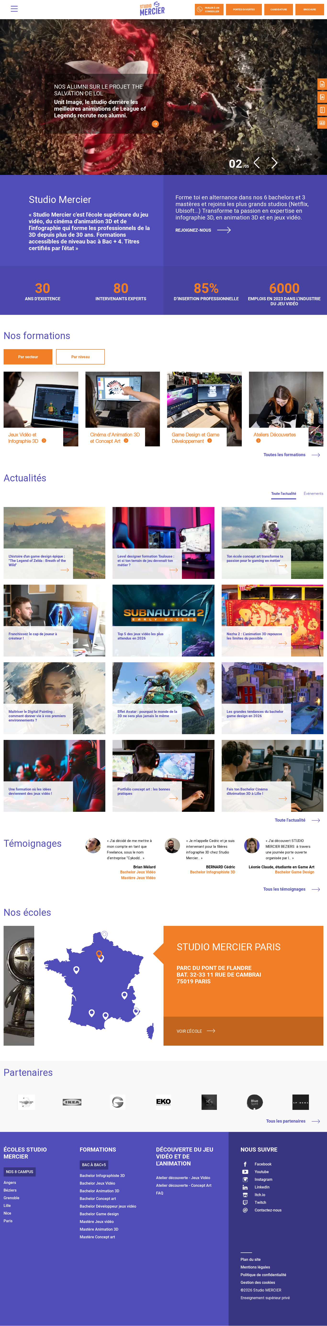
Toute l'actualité (290, 820)
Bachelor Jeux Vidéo (138, 872)
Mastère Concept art (97, 1237)
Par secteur (28, 357)
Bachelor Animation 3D (99, 1191)
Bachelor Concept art (98, 1198)
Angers (10, 1182)
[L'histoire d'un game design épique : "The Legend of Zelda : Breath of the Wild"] (39, 570)
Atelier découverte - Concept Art (183, 1185)
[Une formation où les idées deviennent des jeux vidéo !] (39, 799)
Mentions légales (255, 1267)
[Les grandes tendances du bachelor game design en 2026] (257, 721)
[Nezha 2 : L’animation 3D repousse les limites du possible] (257, 643)
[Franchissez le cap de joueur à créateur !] (39, 643)
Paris (8, 1221)
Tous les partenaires (286, 1121)
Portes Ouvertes (244, 9)
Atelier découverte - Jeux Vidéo (183, 1178)
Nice (7, 1213)
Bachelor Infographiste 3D (212, 872)
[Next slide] (271, 167)
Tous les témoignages (284, 889)
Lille (7, 1205)
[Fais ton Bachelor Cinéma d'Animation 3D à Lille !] (257, 799)
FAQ (159, 1193)
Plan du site (251, 1259)
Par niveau (80, 357)
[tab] (28, 356)
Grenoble (11, 1198)
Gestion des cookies (258, 1282)
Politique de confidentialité (263, 1275)
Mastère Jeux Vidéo (138, 878)
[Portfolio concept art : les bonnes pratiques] (148, 799)
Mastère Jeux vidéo (97, 1221)
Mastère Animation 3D (99, 1229)
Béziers (10, 1190)
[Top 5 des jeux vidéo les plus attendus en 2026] (148, 643)
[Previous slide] (259, 167)
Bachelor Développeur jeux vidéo (108, 1206)
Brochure (310, 9)
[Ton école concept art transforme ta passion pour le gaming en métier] (257, 566)
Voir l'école (189, 1031)
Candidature (279, 9)
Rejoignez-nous (194, 230)
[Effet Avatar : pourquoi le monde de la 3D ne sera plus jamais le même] (148, 721)
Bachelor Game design (99, 1214)
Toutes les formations (285, 454)
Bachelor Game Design (294, 872)
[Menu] (12, 9)
